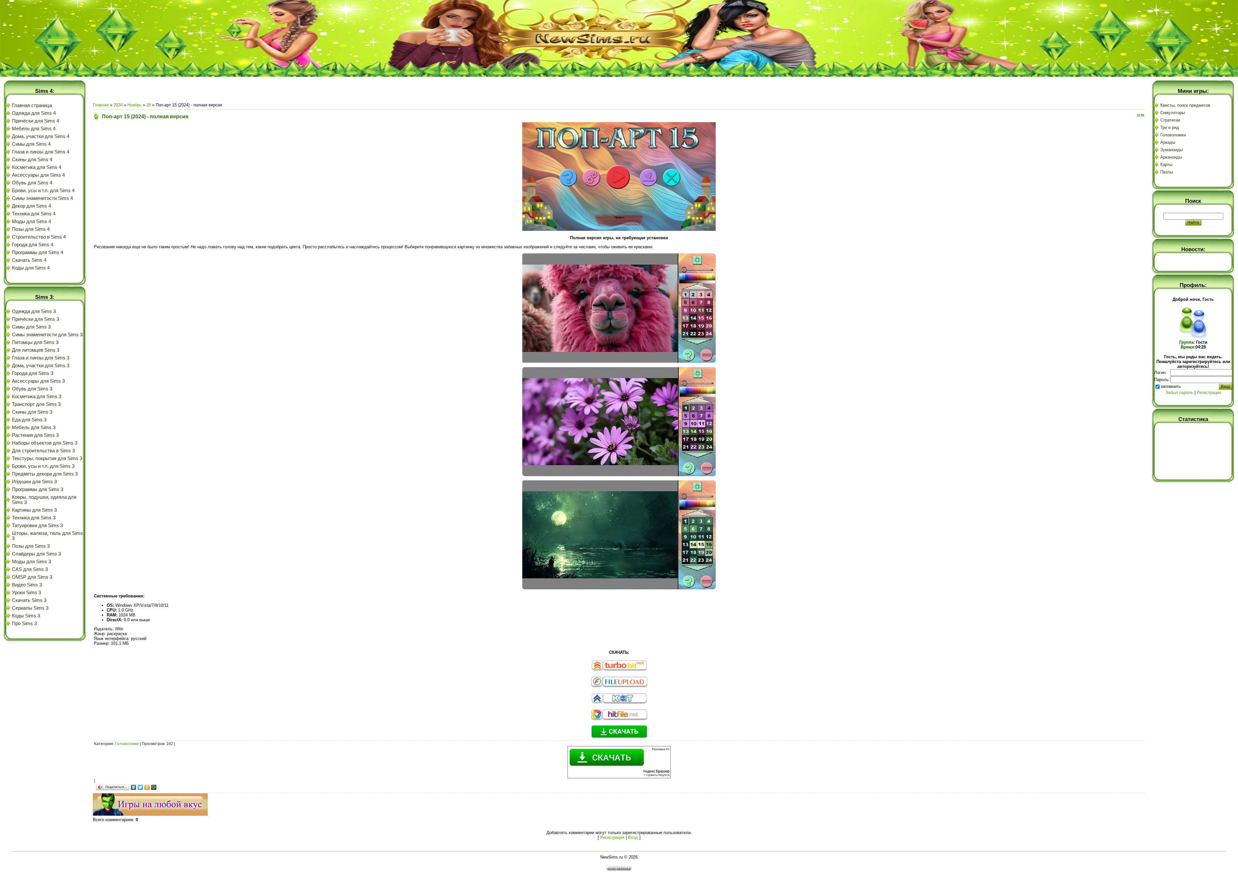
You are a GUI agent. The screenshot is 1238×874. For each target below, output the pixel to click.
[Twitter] (140, 787)
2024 (118, 105)
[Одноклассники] (147, 787)
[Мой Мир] (154, 787)
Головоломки (127, 743)
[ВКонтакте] (133, 787)
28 (148, 105)
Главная (101, 105)
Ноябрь (134, 105)
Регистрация (612, 837)
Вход (633, 837)
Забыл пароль (1179, 392)
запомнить (1171, 386)
